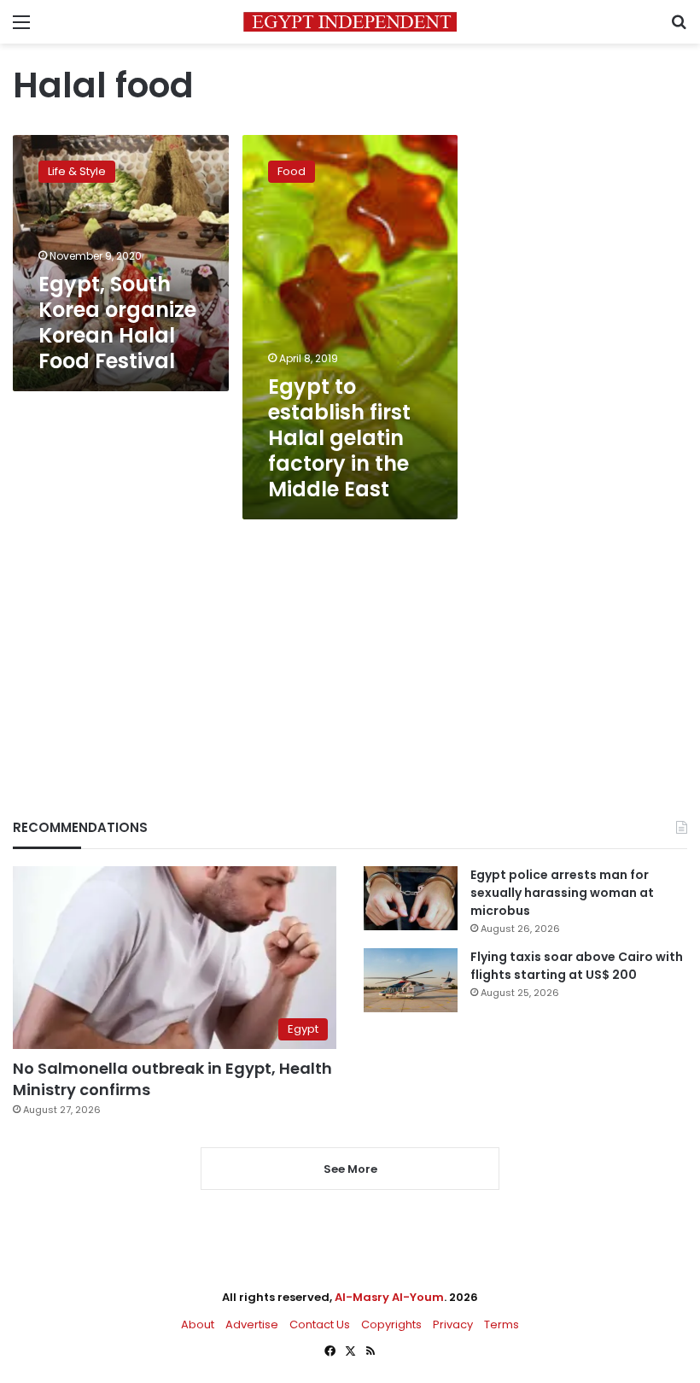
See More (350, 1169)
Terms (501, 1324)
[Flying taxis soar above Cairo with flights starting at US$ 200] (411, 980)
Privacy (453, 1324)
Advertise (251, 1324)
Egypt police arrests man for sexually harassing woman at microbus (562, 892)
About (197, 1324)
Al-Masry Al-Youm (389, 1297)
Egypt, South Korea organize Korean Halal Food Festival (117, 322)
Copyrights (391, 1324)
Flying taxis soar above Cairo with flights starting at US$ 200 (576, 965)
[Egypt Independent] (350, 22)
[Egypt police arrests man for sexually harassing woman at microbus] (411, 898)
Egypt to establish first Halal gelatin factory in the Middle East (339, 437)
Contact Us (319, 1324)
